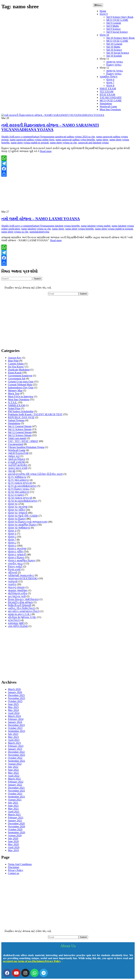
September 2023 (16, 731)
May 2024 (13, 710)
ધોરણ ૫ (12, 533)
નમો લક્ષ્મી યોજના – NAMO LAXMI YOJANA (40, 219)
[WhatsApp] (68, 158)
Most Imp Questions (110, 109)
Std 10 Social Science (117, 52)
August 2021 (15, 799)
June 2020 (13, 841)
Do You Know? (16, 366)
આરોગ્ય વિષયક (16, 459)
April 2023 (13, 740)
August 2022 (15, 763)
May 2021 (13, 808)
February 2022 (15, 781)
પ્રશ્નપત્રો (13, 581)
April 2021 (13, 811)
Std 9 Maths (112, 26)
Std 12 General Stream (20, 432)
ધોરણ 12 (104, 67)
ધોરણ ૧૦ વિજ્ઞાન (17, 518)
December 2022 (16, 751)
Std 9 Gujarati (113, 23)
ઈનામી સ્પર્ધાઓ (16, 462)
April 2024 (13, 713)
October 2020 (15, 829)
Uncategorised (15, 444)
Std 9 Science (113, 29)
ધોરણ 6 (110, 79)
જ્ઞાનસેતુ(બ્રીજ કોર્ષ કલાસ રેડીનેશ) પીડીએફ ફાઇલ (35, 474)
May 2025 (13, 707)
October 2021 (15, 793)
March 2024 (14, 716)
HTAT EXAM (107, 94)
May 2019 (13, 850)
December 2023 (16, 725)
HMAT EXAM (108, 88)
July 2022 (13, 766)
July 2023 (13, 734)
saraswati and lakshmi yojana (93, 142)
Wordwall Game (108, 106)
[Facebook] (68, 168)
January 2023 (15, 749)
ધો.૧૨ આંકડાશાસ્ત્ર (18, 491)
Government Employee (20, 375)
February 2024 (15, 719)
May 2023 (13, 737)
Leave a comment (22, 136)
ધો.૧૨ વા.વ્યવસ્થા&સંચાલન (22, 500)
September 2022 (16, 760)
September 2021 (16, 796)
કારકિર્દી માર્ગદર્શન (17, 465)
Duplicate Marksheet (19, 369)
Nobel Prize (14, 408)
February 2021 (15, 817)
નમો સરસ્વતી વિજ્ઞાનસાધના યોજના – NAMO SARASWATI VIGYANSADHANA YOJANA (50, 127)
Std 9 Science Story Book (119, 17)
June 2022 (13, 769)
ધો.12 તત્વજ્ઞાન (16, 494)
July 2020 (13, 838)
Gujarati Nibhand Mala (20, 384)
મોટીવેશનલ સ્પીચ (17, 593)
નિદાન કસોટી (15, 566)
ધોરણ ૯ (12, 545)
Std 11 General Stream (20, 426)
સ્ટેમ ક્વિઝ (14, 620)
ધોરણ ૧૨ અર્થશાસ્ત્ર (19, 527)
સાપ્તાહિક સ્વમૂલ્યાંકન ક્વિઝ (24, 611)
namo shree (102, 139)
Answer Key (14, 357)
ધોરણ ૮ (12, 542)
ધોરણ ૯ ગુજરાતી (17, 554)
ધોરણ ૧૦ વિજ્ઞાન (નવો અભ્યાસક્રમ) (27, 521)
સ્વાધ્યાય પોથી (16, 623)
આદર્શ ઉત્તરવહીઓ (18, 453)
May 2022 (13, 772)
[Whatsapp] (34, 973)
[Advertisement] (68, 322)
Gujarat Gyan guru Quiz (21, 381)
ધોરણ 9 (104, 14)
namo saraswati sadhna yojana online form (32, 139)
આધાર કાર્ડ (14, 456)
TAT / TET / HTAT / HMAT (23, 441)
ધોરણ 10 (104, 34)
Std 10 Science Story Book (120, 37)
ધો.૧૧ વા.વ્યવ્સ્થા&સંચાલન (22, 486)
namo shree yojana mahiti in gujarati (30, 142)
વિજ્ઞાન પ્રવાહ (114, 64)
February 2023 (15, 746)
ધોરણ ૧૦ (13, 503)
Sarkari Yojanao (40, 136)
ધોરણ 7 (110, 82)
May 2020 (13, 844)
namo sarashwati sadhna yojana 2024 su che (72, 136)
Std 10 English (114, 55)
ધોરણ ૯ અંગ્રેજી (17, 548)
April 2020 (13, 847)
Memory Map (15, 390)
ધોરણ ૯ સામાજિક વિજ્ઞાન (21, 560)
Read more (46, 151)
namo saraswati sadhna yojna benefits (75, 139)
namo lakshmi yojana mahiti (95, 225)
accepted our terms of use (17, 961)
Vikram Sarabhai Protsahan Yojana (26, 447)
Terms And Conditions (20, 864)
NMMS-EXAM (16, 405)
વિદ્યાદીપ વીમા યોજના (20, 602)
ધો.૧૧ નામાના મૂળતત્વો (20, 483)
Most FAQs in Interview (21, 396)
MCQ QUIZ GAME (117, 20)
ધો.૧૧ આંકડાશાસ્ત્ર (18, 480)
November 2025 (16, 698)
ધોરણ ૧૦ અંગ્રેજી (18, 506)
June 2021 (13, 805)
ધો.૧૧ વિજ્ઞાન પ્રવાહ (19, 489)
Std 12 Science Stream (20, 435)
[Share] (68, 174)
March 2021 (14, 814)
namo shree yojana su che (63, 142)
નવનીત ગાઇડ (15, 563)
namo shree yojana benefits (79, 228)
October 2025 (15, 701)
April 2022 (13, 775)
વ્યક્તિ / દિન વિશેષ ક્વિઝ (21, 608)
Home (103, 11)
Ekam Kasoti (15, 372)
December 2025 (16, 695)
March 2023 (14, 743)
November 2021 (16, 790)
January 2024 (15, 722)
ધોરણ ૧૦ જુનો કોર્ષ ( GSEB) (23, 515)
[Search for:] (17, 278)
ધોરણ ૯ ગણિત (16, 551)
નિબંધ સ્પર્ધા (14, 569)
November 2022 (16, 754)
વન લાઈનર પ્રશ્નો (17, 596)
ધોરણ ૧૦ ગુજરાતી (17, 512)
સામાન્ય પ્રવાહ (114, 61)
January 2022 (15, 784)
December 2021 (16, 787)
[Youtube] (16, 973)
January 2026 (15, 692)
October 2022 (15, 757)
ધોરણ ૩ (12, 530)
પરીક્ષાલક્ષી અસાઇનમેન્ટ (21, 575)
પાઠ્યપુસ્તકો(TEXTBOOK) (23, 578)
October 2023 (15, 728)
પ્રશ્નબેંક (12, 584)
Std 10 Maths (113, 46)
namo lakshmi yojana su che (36, 228)
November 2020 (16, 826)
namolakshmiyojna (39, 231)
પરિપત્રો (12, 572)
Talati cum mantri (17, 438)
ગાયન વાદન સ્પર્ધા (17, 468)
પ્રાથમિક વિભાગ (108, 76)
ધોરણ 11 (104, 58)
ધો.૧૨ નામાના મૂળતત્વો (20, 497)
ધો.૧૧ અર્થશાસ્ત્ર (17, 477)
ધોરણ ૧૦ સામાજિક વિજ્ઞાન (22, 524)
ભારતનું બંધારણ (16, 587)
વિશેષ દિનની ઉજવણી (19, 605)
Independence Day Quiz (21, 387)
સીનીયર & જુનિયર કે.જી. (22, 617)
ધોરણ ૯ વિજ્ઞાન (16, 557)
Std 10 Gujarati (114, 43)
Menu (99, 5)
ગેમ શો (11, 471)
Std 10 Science (114, 49)
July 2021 (13, 802)
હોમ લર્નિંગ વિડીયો (18, 626)
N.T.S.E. (12, 402)
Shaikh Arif (7, 136)
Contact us (13, 873)
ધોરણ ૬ (12, 536)
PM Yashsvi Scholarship (20, 411)
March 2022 (14, 778)
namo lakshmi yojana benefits (64, 225)
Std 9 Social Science (117, 31)
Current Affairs (16, 363)
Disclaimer (13, 867)
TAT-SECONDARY (111, 97)
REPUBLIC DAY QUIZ (21, 417)
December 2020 (16, 823)
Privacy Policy (15, 870)
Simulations (106, 103)
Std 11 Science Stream (19, 429)
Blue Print (13, 360)
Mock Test (13, 393)
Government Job (16, 378)
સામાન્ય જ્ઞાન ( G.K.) (19, 614)
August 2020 (15, 835)
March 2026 (14, 689)
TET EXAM (106, 91)
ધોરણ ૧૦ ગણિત (16, 509)
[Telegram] (68, 163)
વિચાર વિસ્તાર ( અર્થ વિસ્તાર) (23, 599)
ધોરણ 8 (110, 85)
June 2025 (13, 704)
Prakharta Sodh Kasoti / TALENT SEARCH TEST (35, 414)
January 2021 (15, 820)
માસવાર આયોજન (18, 590)
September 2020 (16, 832)
